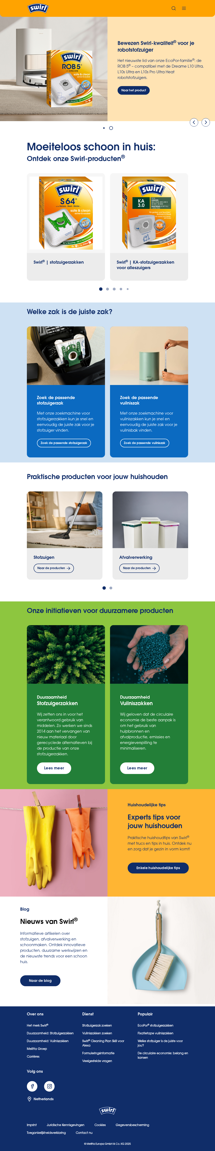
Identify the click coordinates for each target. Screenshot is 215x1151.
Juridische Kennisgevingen (65, 1125)
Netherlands (44, 1099)
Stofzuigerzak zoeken (97, 1025)
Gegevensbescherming (132, 1125)
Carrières (33, 1056)
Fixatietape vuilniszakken (155, 1033)
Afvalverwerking (135, 557)
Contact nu (84, 1133)
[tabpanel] (107, 67)
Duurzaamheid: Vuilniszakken (48, 1041)
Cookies (100, 1125)
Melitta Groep (37, 1049)
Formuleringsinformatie (98, 1053)
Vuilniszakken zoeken (97, 1033)
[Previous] (194, 122)
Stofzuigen (44, 557)
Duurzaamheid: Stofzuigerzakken (50, 1033)
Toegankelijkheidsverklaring (46, 1133)
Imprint (32, 1125)
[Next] (206, 122)
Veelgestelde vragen (97, 1061)
